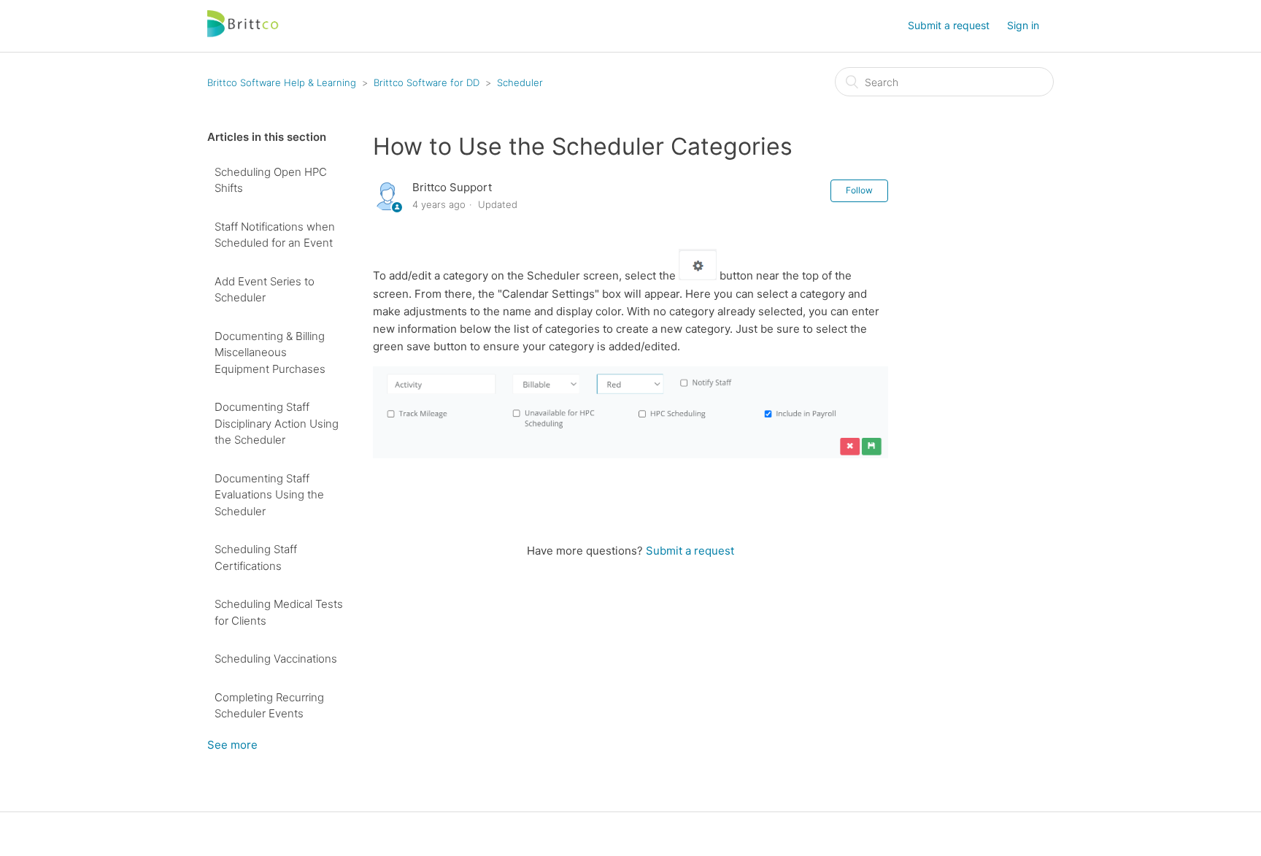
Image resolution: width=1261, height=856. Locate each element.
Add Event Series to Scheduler (265, 289)
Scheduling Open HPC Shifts (271, 180)
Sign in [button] (1023, 25)
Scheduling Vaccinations (276, 659)
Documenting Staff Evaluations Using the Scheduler (269, 494)
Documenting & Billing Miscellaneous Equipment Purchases (270, 352)
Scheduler (520, 82)
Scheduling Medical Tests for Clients (279, 612)
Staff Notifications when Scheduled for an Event (275, 235)
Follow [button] (859, 190)
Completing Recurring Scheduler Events (269, 705)
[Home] (243, 33)
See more (232, 745)
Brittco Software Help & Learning (281, 82)
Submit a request (949, 25)
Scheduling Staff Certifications (256, 557)
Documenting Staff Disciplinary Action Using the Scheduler (277, 423)
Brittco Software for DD (426, 82)
